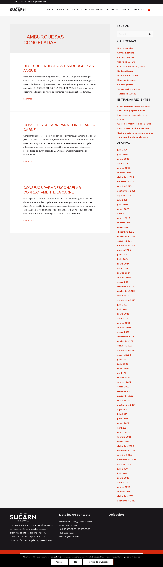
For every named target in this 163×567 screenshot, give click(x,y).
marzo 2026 (123, 168)
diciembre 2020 (125, 446)
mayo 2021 (123, 423)
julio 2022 (122, 359)
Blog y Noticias (125, 48)
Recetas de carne (126, 80)
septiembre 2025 (126, 191)
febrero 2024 (124, 277)
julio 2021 (122, 414)
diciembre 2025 (125, 177)
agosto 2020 (124, 464)
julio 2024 (122, 254)
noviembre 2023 (126, 291)
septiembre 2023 (126, 300)
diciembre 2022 (125, 337)
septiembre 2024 (126, 245)
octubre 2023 (124, 295)
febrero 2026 (124, 172)
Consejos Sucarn (126, 62)
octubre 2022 (124, 346)
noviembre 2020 (126, 450)
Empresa (49, 10)
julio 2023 (122, 305)
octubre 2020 (124, 455)
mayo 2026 (123, 159)
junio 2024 (122, 259)
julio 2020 (122, 469)
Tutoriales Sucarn (126, 94)
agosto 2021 (123, 409)
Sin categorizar (125, 85)
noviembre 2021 (125, 396)
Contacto (139, 10)
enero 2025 (123, 227)
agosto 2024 (124, 250)
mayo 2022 (123, 368)
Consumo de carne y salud (131, 66)
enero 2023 (123, 332)
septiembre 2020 (126, 459)
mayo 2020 (123, 478)
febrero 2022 (124, 382)
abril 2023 (122, 318)
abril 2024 (122, 268)
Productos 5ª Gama (127, 75)
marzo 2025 (123, 218)
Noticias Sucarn (125, 71)
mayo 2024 (123, 264)
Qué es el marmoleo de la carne (134, 124)
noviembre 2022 (126, 341)
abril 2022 (122, 373)
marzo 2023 (123, 323)
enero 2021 (123, 441)
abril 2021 (122, 428)
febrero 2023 (124, 327)
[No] (160, 560)
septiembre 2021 (126, 405)
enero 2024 (123, 282)
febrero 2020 (124, 491)
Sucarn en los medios (128, 89)
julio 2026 (122, 150)
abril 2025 (122, 213)
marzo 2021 (123, 432)
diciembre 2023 (125, 286)
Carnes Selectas (125, 57)
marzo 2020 (123, 487)
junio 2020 (122, 473)
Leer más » (28, 98)
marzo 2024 (123, 273)
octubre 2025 (124, 186)
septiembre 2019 (126, 501)
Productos (62, 10)
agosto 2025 (124, 195)
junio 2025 (122, 204)
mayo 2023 (123, 314)
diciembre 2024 (125, 232)
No (75, 562)
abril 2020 (122, 482)
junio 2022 (122, 364)
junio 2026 (122, 154)
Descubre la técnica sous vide (133, 128)
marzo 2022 (123, 377)
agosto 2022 (124, 355)
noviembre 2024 (126, 236)
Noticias (110, 10)
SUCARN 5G (77, 10)
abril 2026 (122, 163)
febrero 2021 (124, 437)
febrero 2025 (124, 222)
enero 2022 (123, 387)
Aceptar (59, 562)
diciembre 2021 (125, 391)
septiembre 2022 (126, 350)
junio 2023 (122, 309)
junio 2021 (122, 418)
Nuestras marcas (94, 10)
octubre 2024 (124, 241)
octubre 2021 (124, 400)
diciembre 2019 (125, 496)
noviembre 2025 (126, 182)
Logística (126, 10)
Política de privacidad (98, 562)
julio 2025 (122, 200)
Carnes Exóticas (125, 53)
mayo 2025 (123, 209)
